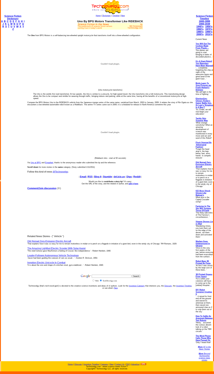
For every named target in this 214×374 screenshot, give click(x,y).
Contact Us (119, 364)
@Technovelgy (60, 172)
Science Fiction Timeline (204, 17)
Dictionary (106, 16)
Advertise (135, 364)
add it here (133, 184)
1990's (208, 32)
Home (98, 16)
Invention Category (137, 286)
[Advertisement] (12, 76)
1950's (208, 26)
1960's (200, 29)
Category (104, 364)
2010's (208, 34)
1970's (208, 29)
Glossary (168, 286)
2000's (200, 34)
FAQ (128, 364)
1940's (200, 26)
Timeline (116, 16)
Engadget (49, 162)
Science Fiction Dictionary (12, 17)
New (123, 16)
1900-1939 (204, 24)
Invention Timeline (184, 286)
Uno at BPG (36, 162)
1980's (200, 32)
